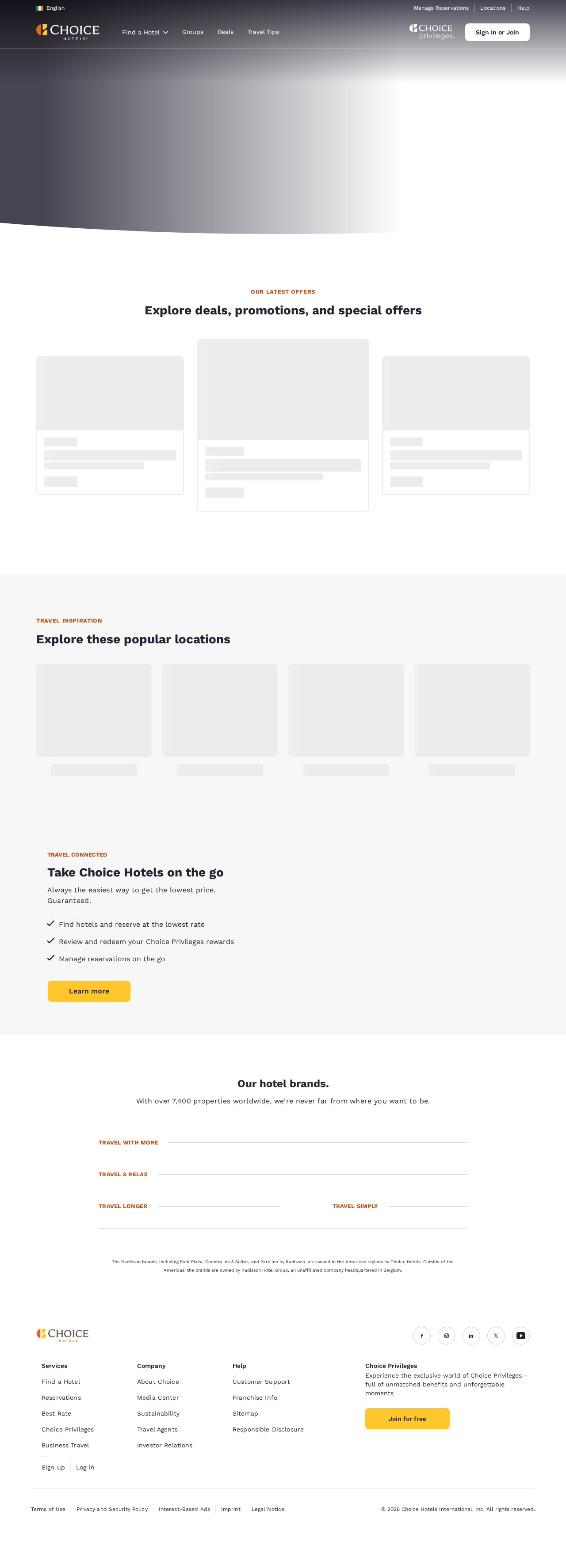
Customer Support (261, 1381)
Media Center (158, 1397)
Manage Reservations (441, 8)
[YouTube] (520, 1335)
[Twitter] (496, 1335)
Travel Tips (263, 31)
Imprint (231, 1509)
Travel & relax (123, 1174)
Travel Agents (157, 1429)
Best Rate (56, 1413)
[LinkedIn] (471, 1335)
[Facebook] (422, 1335)
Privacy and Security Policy (111, 1509)
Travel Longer (123, 1206)
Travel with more (128, 1142)
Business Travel (65, 1445)
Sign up (53, 1467)
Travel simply (356, 1206)
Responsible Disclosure (268, 1429)
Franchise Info (255, 1397)
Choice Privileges (68, 1429)
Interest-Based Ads (184, 1509)
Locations (492, 8)
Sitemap (245, 1413)
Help (523, 8)
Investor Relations (165, 1445)
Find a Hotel (61, 1381)
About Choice (158, 1381)
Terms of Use (48, 1509)
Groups (192, 31)
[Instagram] (446, 1335)
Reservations (61, 1397)
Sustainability (158, 1413)
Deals (225, 31)
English (55, 8)
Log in (85, 1467)
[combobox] (145, 32)
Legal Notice (268, 1509)
